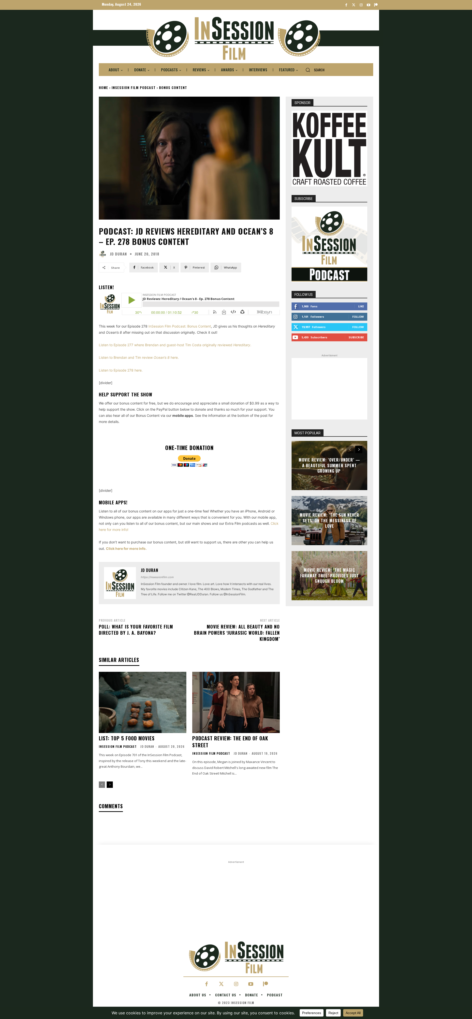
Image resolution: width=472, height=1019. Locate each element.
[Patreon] (375, 5)
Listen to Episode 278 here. (121, 370)
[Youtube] (368, 5)
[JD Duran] (104, 254)
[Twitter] (353, 5)
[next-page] (110, 784)
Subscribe (356, 337)
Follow (358, 316)
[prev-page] (102, 784)
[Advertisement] (329, 389)
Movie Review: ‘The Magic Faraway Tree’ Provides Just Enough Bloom (329, 575)
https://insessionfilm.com (157, 577)
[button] (313, 70)
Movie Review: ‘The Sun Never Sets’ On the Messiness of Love (329, 520)
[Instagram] (361, 5)
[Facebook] (346, 5)
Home (103, 87)
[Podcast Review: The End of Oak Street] (236, 702)
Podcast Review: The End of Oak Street (230, 741)
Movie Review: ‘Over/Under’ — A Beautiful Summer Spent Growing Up (329, 465)
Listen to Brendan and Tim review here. (139, 357)
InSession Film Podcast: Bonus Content (179, 326)
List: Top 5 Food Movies (127, 738)
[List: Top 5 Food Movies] (142, 702)
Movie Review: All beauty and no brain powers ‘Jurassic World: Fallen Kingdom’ (237, 632)
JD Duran (118, 254)
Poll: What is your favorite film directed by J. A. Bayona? (136, 629)
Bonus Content (173, 87)
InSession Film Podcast (134, 87)
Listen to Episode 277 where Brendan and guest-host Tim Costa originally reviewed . (175, 345)
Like (361, 306)
